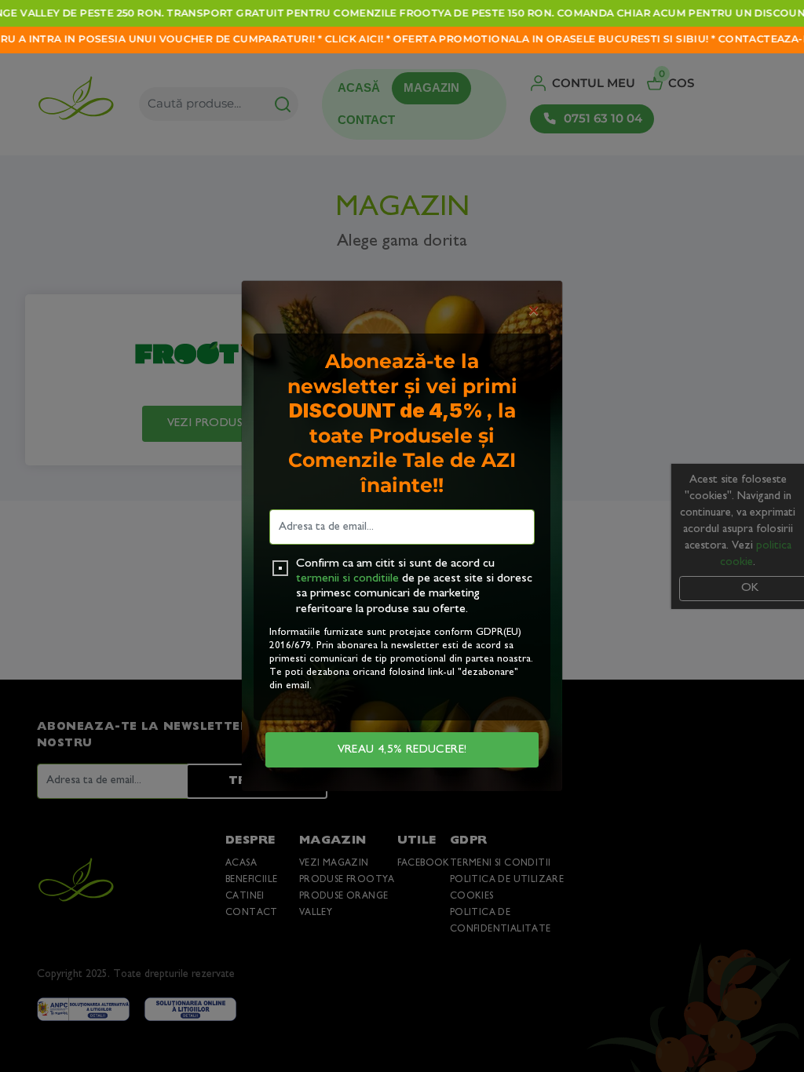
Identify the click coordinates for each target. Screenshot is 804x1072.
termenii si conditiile (347, 579)
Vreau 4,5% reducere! (402, 750)
